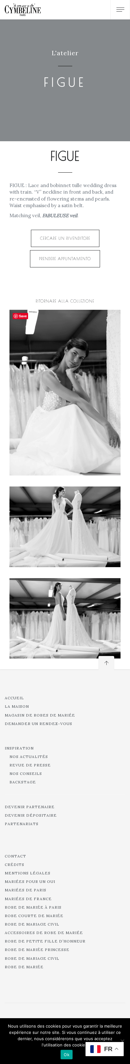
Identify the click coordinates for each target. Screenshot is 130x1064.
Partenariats (21, 823)
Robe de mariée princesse (37, 949)
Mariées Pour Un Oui (30, 881)
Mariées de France (28, 898)
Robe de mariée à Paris (33, 907)
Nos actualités (28, 756)
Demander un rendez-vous (38, 723)
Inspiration (19, 748)
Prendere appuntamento (65, 258)
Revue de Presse (30, 765)
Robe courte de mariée (34, 915)
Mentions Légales (27, 873)
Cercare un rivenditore (65, 238)
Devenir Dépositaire (31, 815)
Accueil (14, 698)
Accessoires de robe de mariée (44, 932)
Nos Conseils (25, 773)
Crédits (14, 864)
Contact (15, 856)
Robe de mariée (24, 967)
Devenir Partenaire (30, 806)
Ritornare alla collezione (65, 301)
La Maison (17, 706)
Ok (66, 1054)
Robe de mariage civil (32, 924)
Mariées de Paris (25, 890)
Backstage (22, 782)
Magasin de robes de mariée (40, 715)
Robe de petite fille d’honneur (45, 941)
